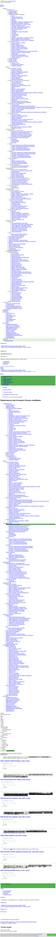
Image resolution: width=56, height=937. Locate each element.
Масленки (13, 20)
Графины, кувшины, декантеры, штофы (20, 52)
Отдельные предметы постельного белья (15, 531)
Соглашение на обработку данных (14, 308)
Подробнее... (36, 935)
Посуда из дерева (10, 331)
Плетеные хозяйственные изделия (19, 215)
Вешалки (13, 210)
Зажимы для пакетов (16, 118)
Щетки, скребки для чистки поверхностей (21, 198)
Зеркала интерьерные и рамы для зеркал (18, 240)
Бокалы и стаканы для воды (17, 46)
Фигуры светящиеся (16, 284)
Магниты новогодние (16, 264)
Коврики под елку (15, 262)
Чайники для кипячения (17, 79)
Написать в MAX (15, 887)
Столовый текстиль (10, 456)
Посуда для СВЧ (15, 74)
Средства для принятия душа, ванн (19, 180)
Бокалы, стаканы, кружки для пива (19, 48)
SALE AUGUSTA (10, 313)
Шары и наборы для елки (17, 289)
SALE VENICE (9, 320)
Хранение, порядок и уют (12, 603)
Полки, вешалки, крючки (17, 174)
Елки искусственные (16, 258)
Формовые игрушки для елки (18, 285)
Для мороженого (15, 104)
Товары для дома (7, 381)
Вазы (7, 626)
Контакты (5, 310)
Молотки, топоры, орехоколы (18, 88)
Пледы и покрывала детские (18, 160)
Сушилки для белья (16, 204)
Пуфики (11, 242)
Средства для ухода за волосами (18, 181)
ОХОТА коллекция (10, 330)
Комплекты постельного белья (10, 394)
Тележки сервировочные (17, 123)
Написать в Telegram (5, 887)
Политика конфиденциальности (13, 306)
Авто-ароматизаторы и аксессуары (19, 223)
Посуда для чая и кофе (16, 29)
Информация (6, 309)
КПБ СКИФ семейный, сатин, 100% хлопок (14, 835)
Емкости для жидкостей (17, 117)
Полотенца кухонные (16, 128)
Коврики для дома (15, 212)
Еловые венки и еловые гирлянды (19, 259)
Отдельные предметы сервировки (14, 408)
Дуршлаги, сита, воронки (17, 84)
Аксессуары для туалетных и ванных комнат (21, 170)
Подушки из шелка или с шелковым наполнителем (23, 152)
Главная (5, 387)
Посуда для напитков (11, 435)
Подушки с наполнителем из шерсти (20, 154)
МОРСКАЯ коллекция (11, 329)
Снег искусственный (16, 279)
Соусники (13, 32)
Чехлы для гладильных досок (18, 207)
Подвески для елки (15, 270)
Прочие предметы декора (14, 249)
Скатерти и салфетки (16, 65)
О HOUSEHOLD (7, 891)
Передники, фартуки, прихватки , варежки (21, 126)
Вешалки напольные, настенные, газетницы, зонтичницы (22, 241)
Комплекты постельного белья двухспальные (22, 131)
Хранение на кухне (10, 507)
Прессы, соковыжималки (17, 91)
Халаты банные (15, 187)
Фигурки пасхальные (16, 298)
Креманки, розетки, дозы (17, 18)
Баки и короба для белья (17, 201)
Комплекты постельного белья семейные (21, 136)
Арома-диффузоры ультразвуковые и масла (21, 226)
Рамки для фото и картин (14, 246)
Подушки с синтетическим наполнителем (21, 157)
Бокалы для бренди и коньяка (18, 42)
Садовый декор (12, 248)
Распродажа (6, 383)
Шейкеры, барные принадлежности (19, 101)
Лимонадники (14, 53)
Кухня (4, 377)
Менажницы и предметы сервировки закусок (22, 21)
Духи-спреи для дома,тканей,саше (19, 230)
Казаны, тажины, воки (16, 70)
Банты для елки (15, 253)
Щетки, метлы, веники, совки (18, 197)
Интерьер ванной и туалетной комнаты (15, 563)
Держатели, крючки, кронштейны (19, 115)
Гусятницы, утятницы (16, 69)
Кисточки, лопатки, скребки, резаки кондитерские (23, 108)
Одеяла (7, 537)
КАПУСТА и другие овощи (12, 325)
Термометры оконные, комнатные (19, 217)
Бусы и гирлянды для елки (17, 254)
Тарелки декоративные (14, 245)
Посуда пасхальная (15, 293)
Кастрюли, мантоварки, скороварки (19, 71)
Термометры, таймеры (16, 96)
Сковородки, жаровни (16, 76)
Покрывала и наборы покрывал (18, 162)
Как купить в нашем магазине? (13, 303)
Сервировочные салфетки (17, 64)
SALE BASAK (9, 317)
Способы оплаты (10, 304)
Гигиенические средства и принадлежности (16, 571)
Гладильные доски (15, 203)
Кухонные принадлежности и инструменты (16, 474)
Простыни (13, 142)
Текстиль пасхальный (16, 296)
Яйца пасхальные (15, 299)
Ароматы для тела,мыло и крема (19, 229)
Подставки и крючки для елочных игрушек (21, 273)
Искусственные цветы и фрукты (16, 236)
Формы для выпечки (16, 110)
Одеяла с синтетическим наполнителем (20, 149)
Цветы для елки (15, 286)
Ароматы (8, 615)
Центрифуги (14, 99)
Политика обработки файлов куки (14, 307)
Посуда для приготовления (12, 462)
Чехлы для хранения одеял (17, 219)
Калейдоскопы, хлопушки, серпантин (20, 260)
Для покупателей (7, 894)
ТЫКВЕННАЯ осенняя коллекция (14, 335)
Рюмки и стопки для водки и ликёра (19, 56)
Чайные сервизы (12, 12)
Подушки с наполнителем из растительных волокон (23, 153)
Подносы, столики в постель (18, 25)
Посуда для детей (13, 60)
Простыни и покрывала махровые (19, 163)
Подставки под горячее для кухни (19, 120)
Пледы (13, 159)
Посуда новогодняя (15, 274)
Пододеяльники (15, 141)
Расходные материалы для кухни (19, 93)
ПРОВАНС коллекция (11, 332)
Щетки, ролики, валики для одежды (19, 208)
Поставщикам (6, 892)
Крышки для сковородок (17, 73)
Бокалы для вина (15, 43)
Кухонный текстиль (10, 519)
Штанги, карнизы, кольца (17, 175)
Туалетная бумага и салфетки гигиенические (21, 184)
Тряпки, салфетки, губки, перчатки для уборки (22, 193)
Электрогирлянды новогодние (18, 290)
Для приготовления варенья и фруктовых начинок (23, 106)
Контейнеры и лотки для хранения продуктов (22, 119)
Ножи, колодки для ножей (17, 90)
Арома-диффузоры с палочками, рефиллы (21, 225)
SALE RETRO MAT (10, 315)
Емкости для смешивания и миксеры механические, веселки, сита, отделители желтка (31, 107)
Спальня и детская (7, 378)
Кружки (13, 19)
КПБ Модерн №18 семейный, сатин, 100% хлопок (15, 798)
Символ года (14, 278)
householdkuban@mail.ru (6, 353)
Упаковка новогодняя (16, 282)
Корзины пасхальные (16, 292)
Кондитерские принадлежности (13, 497)
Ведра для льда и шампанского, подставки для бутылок (24, 51)
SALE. (7, 321)
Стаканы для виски (15, 57)
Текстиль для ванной (11, 579)
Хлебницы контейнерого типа (18, 124)
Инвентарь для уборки (11, 584)
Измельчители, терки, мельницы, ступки (20, 85)
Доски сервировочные (16, 17)
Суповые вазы (14, 34)
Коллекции (5, 384)
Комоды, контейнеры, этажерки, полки (20, 214)
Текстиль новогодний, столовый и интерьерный (22, 281)
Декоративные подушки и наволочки (20, 165)
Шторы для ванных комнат (17, 176)
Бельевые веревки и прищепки (18, 202)
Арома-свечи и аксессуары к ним (19, 228)
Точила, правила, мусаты (17, 97)
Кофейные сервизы (13, 13)
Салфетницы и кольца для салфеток (19, 31)
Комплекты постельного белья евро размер (21, 134)
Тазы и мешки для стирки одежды (19, 206)
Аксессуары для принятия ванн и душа (20, 179)
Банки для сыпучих (16, 114)
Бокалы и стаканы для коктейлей (19, 47)
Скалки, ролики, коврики (17, 109)
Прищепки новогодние (16, 275)
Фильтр (2, 713)
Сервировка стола (7, 376)
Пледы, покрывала (10, 552)
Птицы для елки (15, 276)
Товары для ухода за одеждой (13, 593)
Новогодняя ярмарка (11, 646)
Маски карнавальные (16, 265)
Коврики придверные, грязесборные (19, 213)
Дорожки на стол (15, 63)
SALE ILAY (9, 318)
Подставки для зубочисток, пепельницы (20, 26)
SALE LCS (8, 314)
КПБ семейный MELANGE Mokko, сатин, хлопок (15, 779)
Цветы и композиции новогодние (19, 287)
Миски (13, 87)
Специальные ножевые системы (19, 95)
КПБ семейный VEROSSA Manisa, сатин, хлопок (15, 761)
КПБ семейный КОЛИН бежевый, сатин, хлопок (15, 870)
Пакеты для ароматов (16, 231)
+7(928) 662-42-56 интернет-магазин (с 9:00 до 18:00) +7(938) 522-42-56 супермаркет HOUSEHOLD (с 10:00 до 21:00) (15, 906)
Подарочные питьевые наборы (18, 54)
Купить (5, 768)
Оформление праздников (14, 301)
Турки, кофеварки (15, 78)
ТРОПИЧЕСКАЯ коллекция (12, 334)
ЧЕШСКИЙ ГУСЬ (10, 337)
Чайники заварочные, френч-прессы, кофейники (22, 40)
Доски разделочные (16, 82)
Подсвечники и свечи (14, 239)
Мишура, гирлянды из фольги (18, 268)
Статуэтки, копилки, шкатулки (16, 247)
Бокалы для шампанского (17, 45)
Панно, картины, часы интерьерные (17, 243)
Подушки (8, 545)
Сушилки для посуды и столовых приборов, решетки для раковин (26, 121)
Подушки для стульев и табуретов (19, 167)
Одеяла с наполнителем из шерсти (19, 147)
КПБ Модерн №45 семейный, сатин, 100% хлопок (15, 816)
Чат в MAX (33, 371)
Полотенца (14, 186)
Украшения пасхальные (16, 297)
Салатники (14, 30)
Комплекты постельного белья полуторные (21, 135)
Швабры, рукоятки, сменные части (19, 195)
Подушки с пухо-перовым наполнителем (21, 156)
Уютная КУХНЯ (10, 336)
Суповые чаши (14, 35)
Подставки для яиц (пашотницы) (19, 28)
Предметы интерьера (8, 382)
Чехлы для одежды (15, 218)
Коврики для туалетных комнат (18, 173)
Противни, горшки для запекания (19, 75)
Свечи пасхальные (15, 295)
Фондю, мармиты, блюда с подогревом (20, 38)
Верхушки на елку (15, 256)
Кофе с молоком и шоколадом (13, 326)
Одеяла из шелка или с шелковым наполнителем (22, 145)
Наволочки (14, 138)
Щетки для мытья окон (16, 196)
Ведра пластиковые (16, 192)
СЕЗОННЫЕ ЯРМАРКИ (9, 645)
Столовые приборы (13, 58)
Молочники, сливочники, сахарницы (20, 23)
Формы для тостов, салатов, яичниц (19, 98)
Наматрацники (14, 140)
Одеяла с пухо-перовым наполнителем (20, 148)
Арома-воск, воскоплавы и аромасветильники (22, 224)
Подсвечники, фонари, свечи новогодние (21, 271)
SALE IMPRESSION (11, 319)
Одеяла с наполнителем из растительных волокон (23, 146)
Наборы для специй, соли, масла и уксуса (21, 24)
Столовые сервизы (13, 10)
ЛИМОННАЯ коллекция (12, 328)
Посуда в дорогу (12, 59)
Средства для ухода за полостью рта (19, 182)
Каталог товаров (7, 389)
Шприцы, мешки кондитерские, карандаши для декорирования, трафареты (28, 112)
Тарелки (13, 36)
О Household (6, 361)
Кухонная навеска (15, 86)
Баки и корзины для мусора (17, 191)
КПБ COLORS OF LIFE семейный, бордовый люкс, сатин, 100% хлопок (22, 851)
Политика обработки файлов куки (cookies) (26, 921)
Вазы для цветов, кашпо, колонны (19, 234)
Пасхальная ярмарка (10, 685)
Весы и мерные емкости (17, 81)
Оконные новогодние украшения (19, 269)
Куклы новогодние (15, 263)
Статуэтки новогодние (16, 280)
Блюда (12, 15)
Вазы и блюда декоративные (18, 235)
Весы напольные (15, 171)
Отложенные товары (8, 340)
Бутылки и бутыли (15, 49)
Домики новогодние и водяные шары (20, 257)
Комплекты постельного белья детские (20, 132)
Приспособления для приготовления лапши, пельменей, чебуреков (27, 92)
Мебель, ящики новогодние (17, 267)
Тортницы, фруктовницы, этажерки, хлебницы (22, 37)
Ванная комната (7, 380)
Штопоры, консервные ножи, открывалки (21, 102)
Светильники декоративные (15, 237)
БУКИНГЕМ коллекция (11, 324)
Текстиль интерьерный (11, 558)
